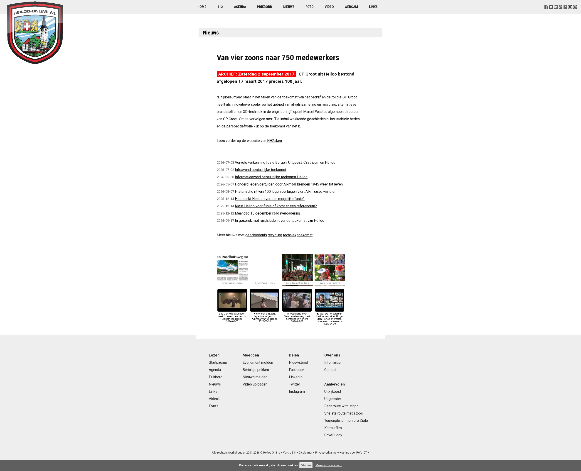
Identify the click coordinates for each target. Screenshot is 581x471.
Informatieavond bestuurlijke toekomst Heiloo (271, 177)
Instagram (297, 391)
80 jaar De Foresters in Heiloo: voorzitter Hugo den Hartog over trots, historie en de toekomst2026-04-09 (329, 318)
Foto (309, 7)
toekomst (305, 235)
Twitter (294, 384)
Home (201, 7)
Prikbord (264, 7)
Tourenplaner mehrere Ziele (346, 420)
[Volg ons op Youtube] (565, 12)
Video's (214, 399)
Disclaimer (305, 452)
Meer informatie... (328, 465)
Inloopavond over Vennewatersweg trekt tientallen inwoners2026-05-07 (297, 317)
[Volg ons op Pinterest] (575, 12)
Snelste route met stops (343, 413)
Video (329, 7)
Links (373, 7)
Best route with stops (341, 406)
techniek (289, 235)
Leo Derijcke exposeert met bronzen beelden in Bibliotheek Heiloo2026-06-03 (232, 317)
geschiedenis (256, 235)
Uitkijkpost (332, 391)
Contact (330, 370)
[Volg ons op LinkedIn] (556, 12)
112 (220, 7)
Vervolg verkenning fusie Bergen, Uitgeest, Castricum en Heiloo (285, 162)
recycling (275, 235)
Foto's (213, 406)
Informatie (332, 362)
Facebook (297, 370)
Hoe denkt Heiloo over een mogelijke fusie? (270, 199)
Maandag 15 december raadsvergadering (267, 213)
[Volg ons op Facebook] (546, 12)
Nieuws (289, 7)
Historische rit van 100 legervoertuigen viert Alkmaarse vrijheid (285, 191)
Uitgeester (332, 399)
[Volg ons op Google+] (561, 12)
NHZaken (274, 141)
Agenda (240, 7)
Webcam (351, 7)
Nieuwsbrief (298, 362)
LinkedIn (296, 377)
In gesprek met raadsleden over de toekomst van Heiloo (279, 220)
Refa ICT (361, 452)
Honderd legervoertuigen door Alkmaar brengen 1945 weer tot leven (289, 184)
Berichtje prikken (256, 370)
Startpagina (218, 362)
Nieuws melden (255, 377)
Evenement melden (258, 362)
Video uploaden (255, 384)
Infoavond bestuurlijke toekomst (260, 170)
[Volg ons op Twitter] (551, 12)
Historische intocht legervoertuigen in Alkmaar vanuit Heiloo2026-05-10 (264, 317)
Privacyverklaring (326, 452)
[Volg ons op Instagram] (570, 12)
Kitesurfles (333, 428)
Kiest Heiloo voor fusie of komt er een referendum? (276, 206)
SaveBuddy (333, 435)
